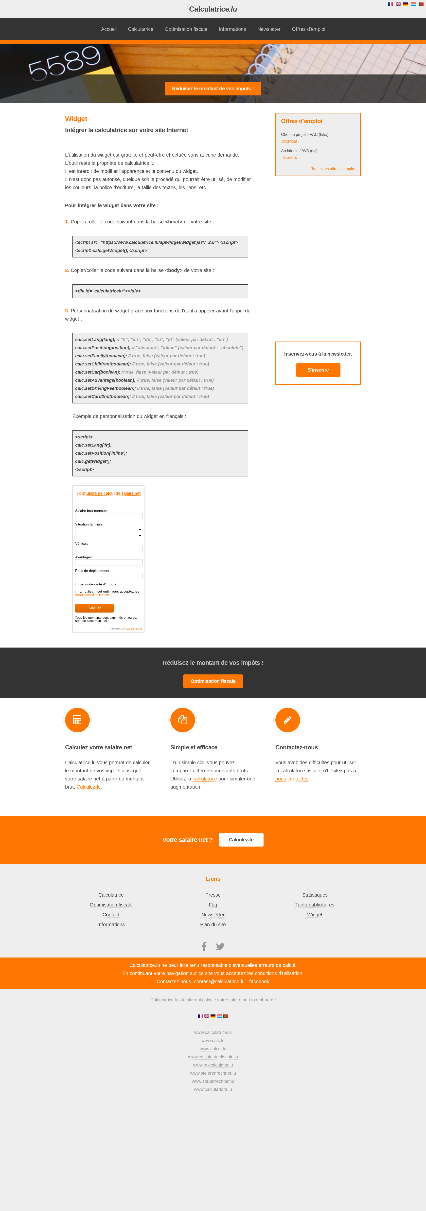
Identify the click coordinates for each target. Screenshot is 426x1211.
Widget (314, 914)
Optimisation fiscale (186, 29)
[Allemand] (214, 1016)
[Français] (201, 1016)
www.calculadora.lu (213, 1089)
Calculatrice (213, 9)
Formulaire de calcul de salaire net (109, 493)
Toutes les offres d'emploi (333, 169)
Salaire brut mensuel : (92, 511)
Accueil (109, 29)
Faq (213, 904)
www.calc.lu (213, 1040)
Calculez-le (89, 787)
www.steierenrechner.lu (213, 1073)
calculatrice (205, 778)
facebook (259, 981)
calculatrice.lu (133, 628)
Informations (232, 29)
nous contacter (291, 778)
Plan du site (213, 924)
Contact (111, 914)
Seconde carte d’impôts (97, 584)
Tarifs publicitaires (314, 904)
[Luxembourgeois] (220, 1016)
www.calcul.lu (213, 1048)
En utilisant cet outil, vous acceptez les (107, 593)
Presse (213, 895)
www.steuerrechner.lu (213, 1081)
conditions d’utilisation (92, 595)
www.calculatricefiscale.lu (213, 1056)
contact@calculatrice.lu (219, 981)
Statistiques (315, 895)
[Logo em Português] (225, 1016)
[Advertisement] (213, 60)
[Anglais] (207, 1016)
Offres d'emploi (308, 29)
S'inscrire (318, 370)
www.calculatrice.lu (213, 1032)
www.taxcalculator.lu (213, 1065)
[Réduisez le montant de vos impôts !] (213, 88)
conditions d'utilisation (278, 973)
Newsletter (269, 29)
